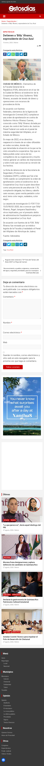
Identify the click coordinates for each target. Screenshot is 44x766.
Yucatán (4, 690)
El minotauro (8, 708)
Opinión (6, 520)
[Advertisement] (22, 466)
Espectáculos (8, 32)
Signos (13, 520)
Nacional (7, 557)
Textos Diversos (9, 722)
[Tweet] (9, 54)
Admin (16, 42)
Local (5, 663)
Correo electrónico (12, 332)
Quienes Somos (7, 732)
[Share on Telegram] (21, 54)
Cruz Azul (10, 250)
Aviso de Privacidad (8, 735)
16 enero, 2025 (8, 42)
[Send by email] (17, 54)
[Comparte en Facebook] (5, 54)
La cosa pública (9, 711)
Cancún (6, 679)
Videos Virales (6, 754)
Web (5, 342)
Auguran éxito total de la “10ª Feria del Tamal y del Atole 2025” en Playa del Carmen (22, 261)
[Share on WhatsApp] (13, 54)
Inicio (3, 658)
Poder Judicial (6, 751)
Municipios (16, 594)
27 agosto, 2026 (8, 530)
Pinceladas (7, 717)
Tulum (6, 687)
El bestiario (7, 706)
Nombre (7, 322)
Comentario (9, 297)
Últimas (6, 494)
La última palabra (9, 714)
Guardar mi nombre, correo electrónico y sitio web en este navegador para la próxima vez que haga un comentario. (21, 358)
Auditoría (7, 703)
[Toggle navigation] (4, 16)
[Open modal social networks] (25, 54)
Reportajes (5, 661)
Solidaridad (7, 684)
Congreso (5, 745)
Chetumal (7, 594)
